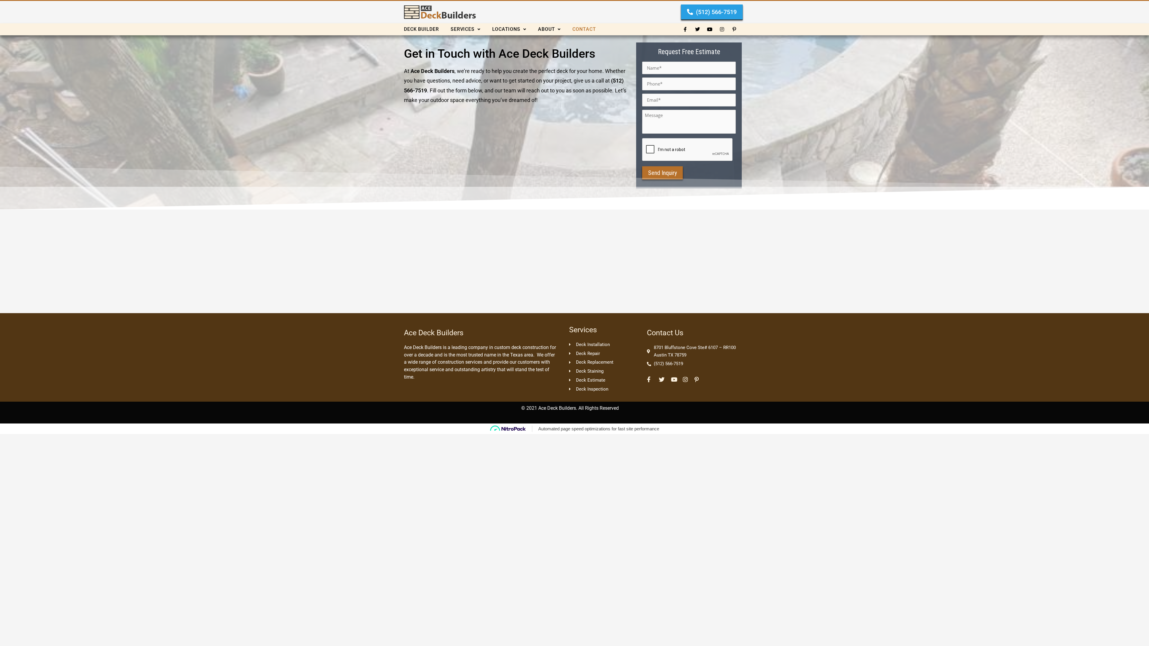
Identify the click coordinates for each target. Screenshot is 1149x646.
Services (463, 29)
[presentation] (687, 150)
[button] (471, 29)
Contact (584, 29)
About (546, 29)
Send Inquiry (662, 172)
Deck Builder (421, 29)
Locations (506, 29)
